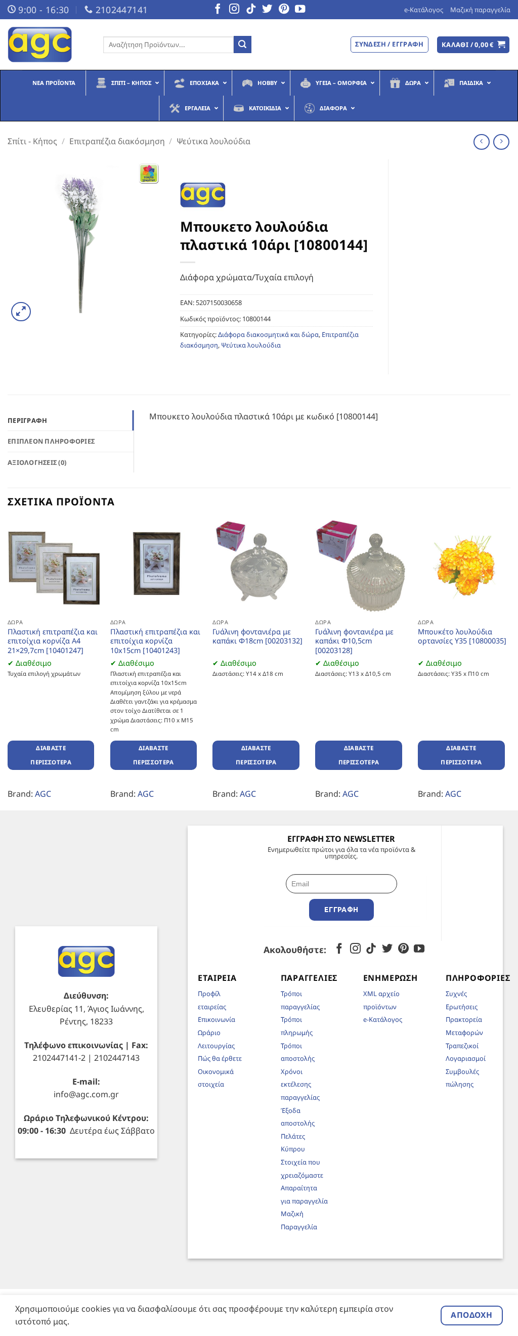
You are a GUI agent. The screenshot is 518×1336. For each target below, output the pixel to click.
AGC (43, 793)
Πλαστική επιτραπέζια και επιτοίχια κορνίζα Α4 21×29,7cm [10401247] (53, 641)
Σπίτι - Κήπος (32, 141)
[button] (473, 44)
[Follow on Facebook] (217, 9)
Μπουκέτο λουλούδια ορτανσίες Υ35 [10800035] (462, 636)
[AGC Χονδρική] (48, 44)
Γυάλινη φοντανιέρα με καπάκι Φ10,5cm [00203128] (354, 641)
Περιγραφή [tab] (27, 420)
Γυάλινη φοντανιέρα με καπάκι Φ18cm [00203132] (257, 636)
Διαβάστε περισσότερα (50, 755)
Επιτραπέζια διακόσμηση (117, 141)
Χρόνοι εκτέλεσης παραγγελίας (300, 1084)
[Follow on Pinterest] (284, 9)
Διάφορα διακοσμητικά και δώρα (268, 334)
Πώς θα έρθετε (220, 1058)
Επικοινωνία (216, 1019)
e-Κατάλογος (423, 9)
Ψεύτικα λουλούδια (213, 141)
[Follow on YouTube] (300, 9)
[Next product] (481, 142)
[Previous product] (501, 142)
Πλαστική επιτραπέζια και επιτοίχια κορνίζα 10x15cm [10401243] (155, 641)
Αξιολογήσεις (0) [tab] (37, 462)
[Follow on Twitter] (267, 9)
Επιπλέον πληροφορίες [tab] (51, 441)
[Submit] (242, 44)
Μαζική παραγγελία (480, 9)
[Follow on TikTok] (251, 9)
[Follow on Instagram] (234, 9)
